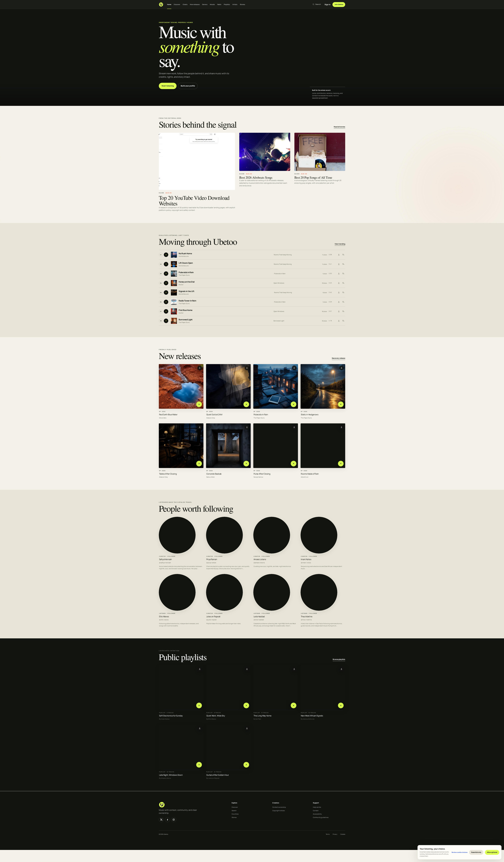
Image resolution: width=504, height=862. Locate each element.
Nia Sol (181, 285)
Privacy (335, 834)
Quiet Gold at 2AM (214, 414)
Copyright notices (278, 811)
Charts (185, 4)
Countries (235, 814)
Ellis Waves (164, 616)
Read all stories (339, 127)
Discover (177, 4)
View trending (340, 244)
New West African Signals (312, 715)
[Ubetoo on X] (161, 819)
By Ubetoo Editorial (307, 719)
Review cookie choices (460, 852)
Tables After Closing (168, 473)
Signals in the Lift (186, 291)
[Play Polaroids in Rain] (293, 404)
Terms (328, 834)
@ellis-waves (164, 620)
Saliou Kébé (210, 477)
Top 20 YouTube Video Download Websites (194, 200)
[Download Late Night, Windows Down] (199, 728)
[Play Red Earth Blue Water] (199, 404)
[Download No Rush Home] (339, 255)
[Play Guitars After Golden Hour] (246, 765)
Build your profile (188, 86)
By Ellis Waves (211, 719)
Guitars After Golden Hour (217, 775)
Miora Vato (162, 418)
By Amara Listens (165, 778)
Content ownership (279, 807)
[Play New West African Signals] (341, 705)
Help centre (317, 807)
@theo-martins (306, 620)
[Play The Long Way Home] (293, 705)
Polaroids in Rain (186, 272)
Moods (212, 4)
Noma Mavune (184, 256)
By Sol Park (257, 719)
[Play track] (166, 254)
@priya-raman (211, 563)
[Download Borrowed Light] (339, 321)
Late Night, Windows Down (171, 775)
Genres (204, 4)
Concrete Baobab (214, 473)
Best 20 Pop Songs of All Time (313, 177)
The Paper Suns (184, 275)
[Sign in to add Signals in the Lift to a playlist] (343, 292)
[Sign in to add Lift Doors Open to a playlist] (343, 264)
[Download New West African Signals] (341, 669)
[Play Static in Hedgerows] (341, 404)
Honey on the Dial (187, 282)
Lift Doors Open (186, 263)
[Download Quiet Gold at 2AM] (247, 367)
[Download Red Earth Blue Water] (199, 367)
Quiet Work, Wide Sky (215, 715)
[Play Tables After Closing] (199, 463)
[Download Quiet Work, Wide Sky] (247, 669)
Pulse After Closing (262, 473)
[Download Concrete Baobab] (247, 427)
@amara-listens (259, 563)
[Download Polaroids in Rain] (339, 274)
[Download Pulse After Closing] (294, 427)
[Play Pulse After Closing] (293, 463)
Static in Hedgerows (309, 414)
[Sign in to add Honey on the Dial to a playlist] (343, 283)
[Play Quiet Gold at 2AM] (246, 404)
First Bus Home (185, 310)
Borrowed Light (186, 319)
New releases (195, 4)
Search (234, 811)
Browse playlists (339, 659)
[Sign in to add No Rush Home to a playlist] (343, 255)
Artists (234, 4)
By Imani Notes (164, 719)
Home (169, 4)
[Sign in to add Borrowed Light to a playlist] (343, 321)
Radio (219, 4)
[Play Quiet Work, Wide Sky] (246, 705)
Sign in (327, 4)
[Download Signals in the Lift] (339, 292)
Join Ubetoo (339, 4)
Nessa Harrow (258, 477)
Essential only (476, 852)
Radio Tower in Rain (187, 300)
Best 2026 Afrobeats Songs (255, 177)
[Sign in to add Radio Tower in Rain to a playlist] (343, 302)
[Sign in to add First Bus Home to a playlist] (343, 311)
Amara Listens (260, 559)
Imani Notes (306, 559)
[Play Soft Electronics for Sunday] (199, 705)
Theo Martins (306, 616)
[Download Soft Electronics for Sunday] (199, 669)
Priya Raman (211, 559)
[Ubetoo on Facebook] (167, 819)
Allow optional (492, 852)
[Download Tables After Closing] (199, 427)
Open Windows (279, 283)
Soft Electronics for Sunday (171, 715)
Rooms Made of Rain (310, 473)
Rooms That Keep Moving (283, 255)
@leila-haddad (259, 620)
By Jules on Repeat (212, 778)
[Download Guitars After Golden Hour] (247, 728)
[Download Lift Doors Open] (339, 264)
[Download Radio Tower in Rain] (339, 302)
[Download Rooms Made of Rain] (341, 427)
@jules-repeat (211, 620)
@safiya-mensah (165, 563)
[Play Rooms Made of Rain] (341, 463)
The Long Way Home (262, 715)
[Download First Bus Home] (339, 311)
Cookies (342, 834)
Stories (242, 4)
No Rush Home (185, 253)
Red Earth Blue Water (168, 414)
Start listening (168, 86)
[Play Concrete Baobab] (246, 463)
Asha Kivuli (304, 477)
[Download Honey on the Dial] (339, 283)
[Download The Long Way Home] (294, 669)
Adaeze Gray (210, 418)
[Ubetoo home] (161, 4)
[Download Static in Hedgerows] (341, 367)
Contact (315, 811)
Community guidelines (321, 817)
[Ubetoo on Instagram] (173, 819)
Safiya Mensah (165, 559)
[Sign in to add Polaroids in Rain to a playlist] (343, 274)
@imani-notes (306, 563)
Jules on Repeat (213, 616)
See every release (338, 358)
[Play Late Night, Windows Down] (199, 765)
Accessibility (317, 814)
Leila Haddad (259, 616)
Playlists (227, 4)
